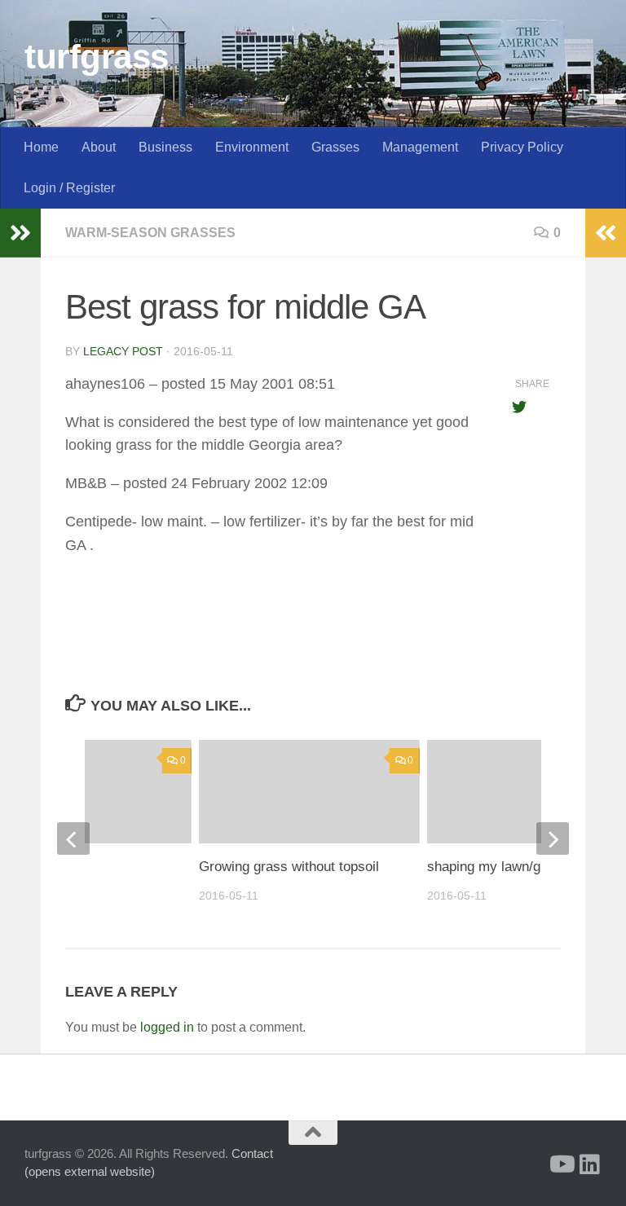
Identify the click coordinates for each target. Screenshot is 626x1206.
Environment (252, 147)
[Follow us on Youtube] (560, 1164)
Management (420, 147)
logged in (167, 1027)
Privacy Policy (522, 147)
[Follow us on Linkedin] (590, 1164)
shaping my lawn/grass (497, 866)
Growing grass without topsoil (289, 866)
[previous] (73, 838)
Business (165, 147)
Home (41, 147)
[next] (552, 838)
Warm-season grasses (150, 233)
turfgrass (96, 56)
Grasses (335, 147)
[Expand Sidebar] (20, 233)
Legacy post (123, 351)
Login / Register (69, 188)
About (99, 147)
